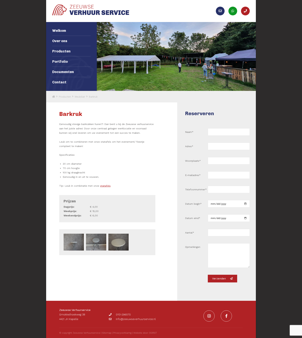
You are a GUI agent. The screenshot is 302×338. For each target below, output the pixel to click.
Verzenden (219, 278)
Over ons (59, 41)
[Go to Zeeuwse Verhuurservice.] (53, 96)
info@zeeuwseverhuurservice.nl (136, 319)
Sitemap (106, 333)
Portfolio (60, 61)
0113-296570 (123, 314)
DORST (153, 333)
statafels (105, 185)
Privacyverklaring (122, 333)
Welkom (59, 30)
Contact (59, 82)
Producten (61, 51)
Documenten (63, 72)
